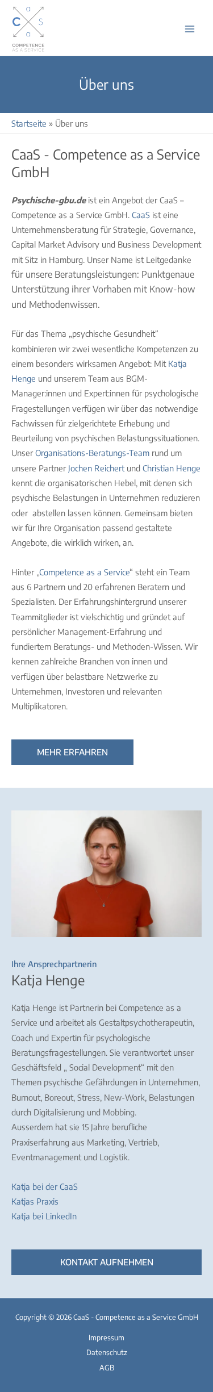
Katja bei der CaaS (44, 1186)
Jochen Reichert (96, 468)
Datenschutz (106, 1352)
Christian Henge (172, 468)
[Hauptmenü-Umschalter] (190, 29)
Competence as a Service (84, 572)
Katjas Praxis (35, 1201)
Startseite (29, 123)
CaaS (141, 215)
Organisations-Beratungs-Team (92, 453)
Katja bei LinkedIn (44, 1216)
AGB (106, 1367)
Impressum (106, 1337)
